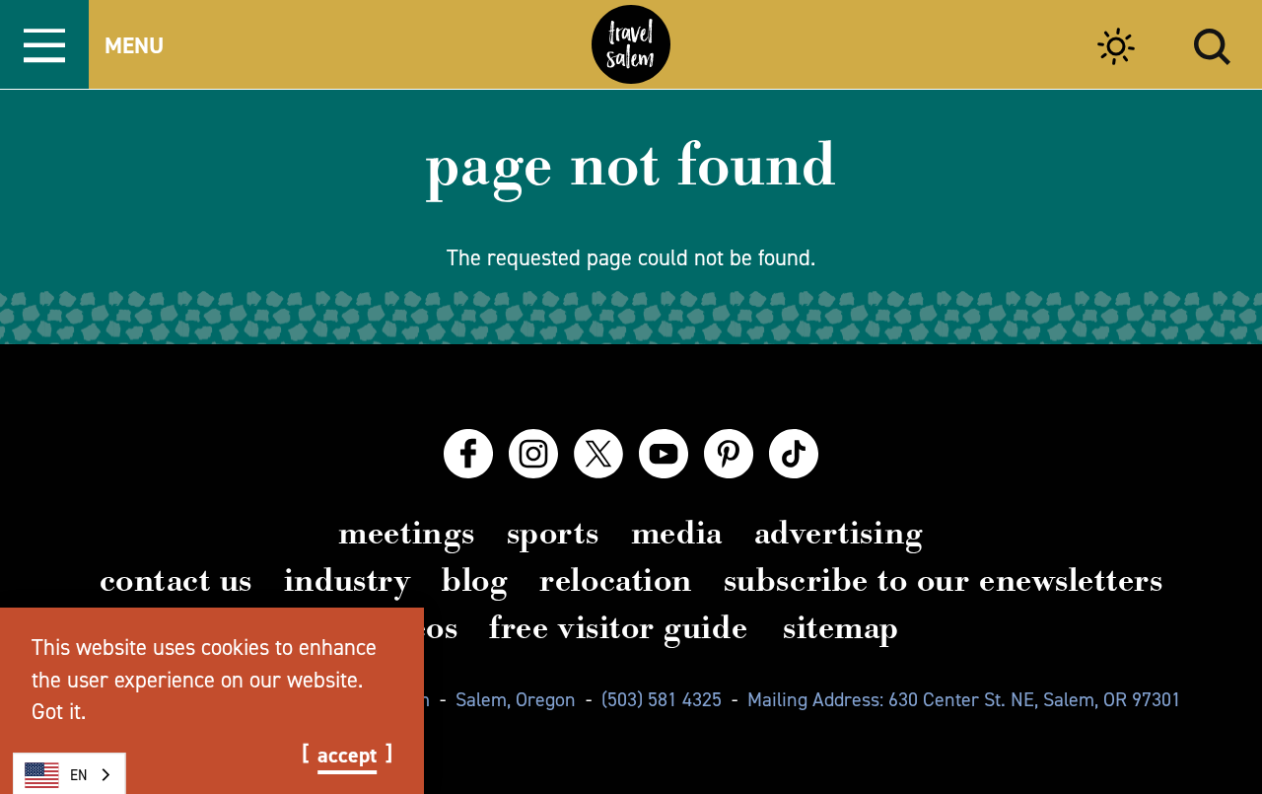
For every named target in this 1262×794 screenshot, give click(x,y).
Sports (553, 532)
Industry (347, 580)
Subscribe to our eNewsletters (943, 580)
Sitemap (841, 627)
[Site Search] (1212, 44)
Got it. (59, 711)
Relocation (615, 580)
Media (677, 532)
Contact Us (176, 580)
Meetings (406, 532)
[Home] (631, 44)
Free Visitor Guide (618, 627)
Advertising (839, 532)
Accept (347, 755)
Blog (475, 580)
